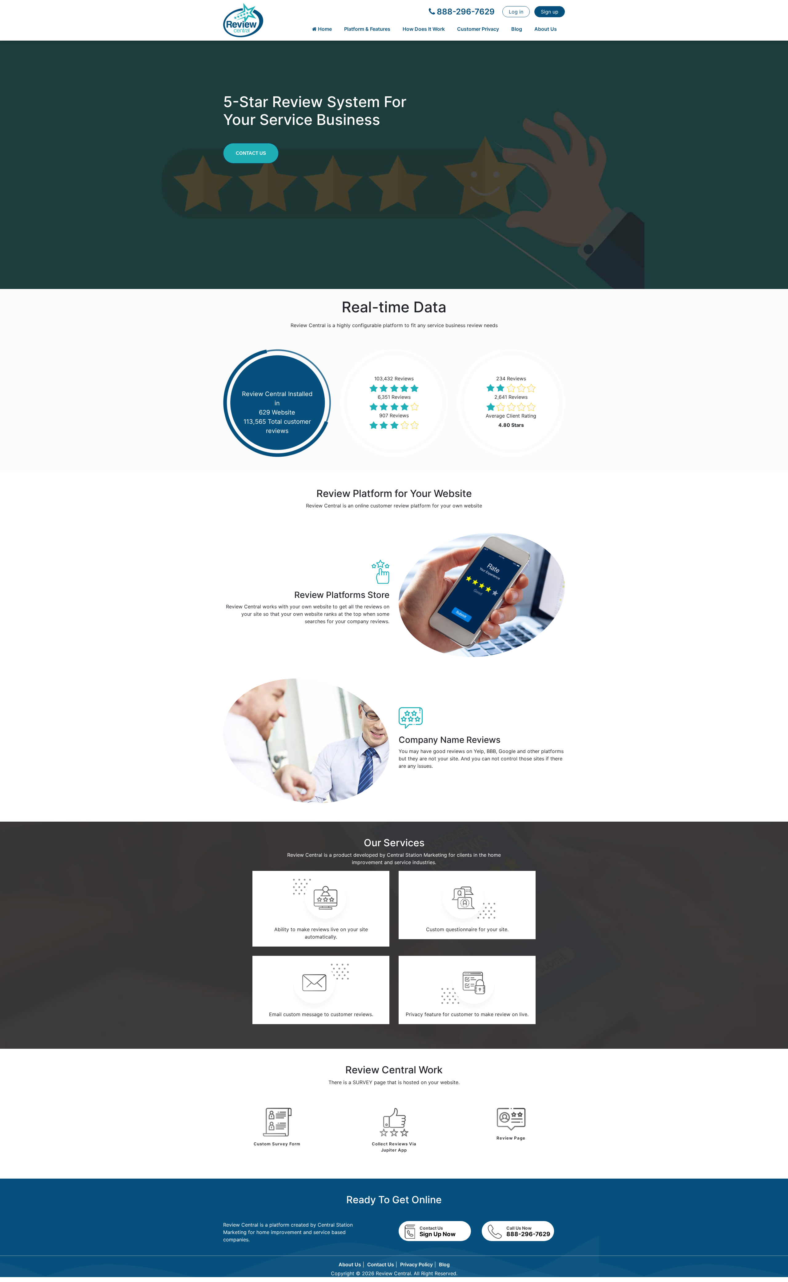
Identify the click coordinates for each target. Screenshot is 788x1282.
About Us (545, 29)
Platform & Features (367, 29)
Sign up (549, 12)
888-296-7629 (465, 11)
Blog (516, 29)
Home (324, 29)
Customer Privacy (478, 29)
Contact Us (251, 153)
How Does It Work (424, 29)
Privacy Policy (416, 1264)
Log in (516, 12)
